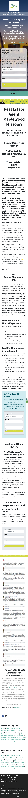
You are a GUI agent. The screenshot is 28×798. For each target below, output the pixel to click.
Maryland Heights (13, 687)
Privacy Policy (10, 780)
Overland (3, 737)
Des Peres (7, 732)
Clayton (19, 730)
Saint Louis (21, 739)
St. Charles (4, 739)
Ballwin (3, 728)
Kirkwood (16, 734)
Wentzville (9, 741)
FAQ (15, 778)
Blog (15, 780)
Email (4, 78)
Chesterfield (4, 730)
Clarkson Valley (12, 730)
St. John (24, 737)
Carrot (18, 796)
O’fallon (3, 741)
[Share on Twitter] (6, 716)
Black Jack (8, 728)
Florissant (18, 732)
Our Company (21, 14)
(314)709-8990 (18, 44)
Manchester (4, 735)
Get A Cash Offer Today (9, 14)
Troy (13, 741)
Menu (13, 93)
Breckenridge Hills (16, 728)
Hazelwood (10, 734)
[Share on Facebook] (3, 716)
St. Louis (15, 739)
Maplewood (17, 708)
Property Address (7, 67)
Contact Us (15, 776)
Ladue (21, 734)
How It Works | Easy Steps (7, 778)
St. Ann (19, 737)
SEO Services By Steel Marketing (9, 781)
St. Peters (10, 739)
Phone (4, 73)
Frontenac (4, 734)
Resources (3, 780)
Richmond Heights (11, 737)
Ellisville (13, 732)
